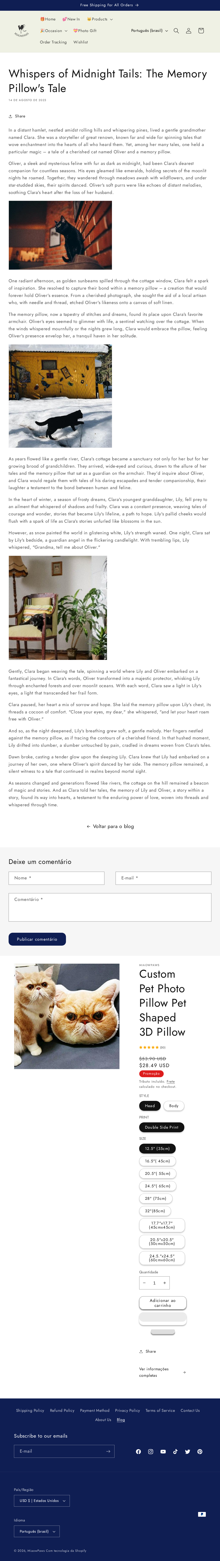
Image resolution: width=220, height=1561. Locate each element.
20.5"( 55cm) (158, 1173)
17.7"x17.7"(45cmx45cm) (162, 1225)
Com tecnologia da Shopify (66, 1551)
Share (20, 116)
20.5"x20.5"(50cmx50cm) (162, 1241)
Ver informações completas (154, 1372)
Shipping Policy (30, 1410)
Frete (171, 1081)
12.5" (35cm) (157, 1148)
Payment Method (95, 1410)
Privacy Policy (127, 1410)
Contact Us (190, 1410)
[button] (162, 1318)
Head (150, 1106)
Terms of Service (160, 1410)
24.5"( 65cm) (158, 1186)
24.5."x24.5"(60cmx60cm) (162, 1258)
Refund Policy (62, 1410)
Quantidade (148, 1272)
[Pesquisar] (176, 31)
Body (174, 1106)
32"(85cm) (155, 1211)
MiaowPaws (36, 1551)
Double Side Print (162, 1127)
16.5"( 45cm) (157, 1161)
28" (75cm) (156, 1198)
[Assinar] (108, 1451)
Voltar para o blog (113, 826)
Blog (121, 1420)
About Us (103, 1420)
